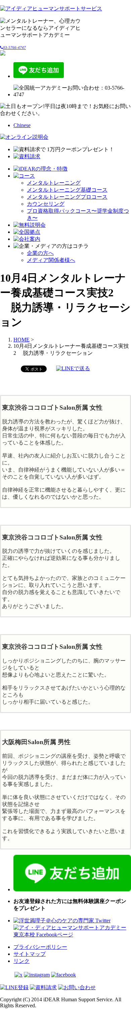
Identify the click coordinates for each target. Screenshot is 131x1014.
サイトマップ (29, 954)
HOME (21, 339)
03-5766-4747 (14, 47)
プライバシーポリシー (40, 947)
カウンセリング (45, 204)
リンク (21, 961)
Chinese (22, 125)
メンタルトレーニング (54, 183)
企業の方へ (40, 253)
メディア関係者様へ (51, 260)
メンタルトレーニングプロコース (67, 197)
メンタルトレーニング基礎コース (67, 190)
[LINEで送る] (73, 368)
